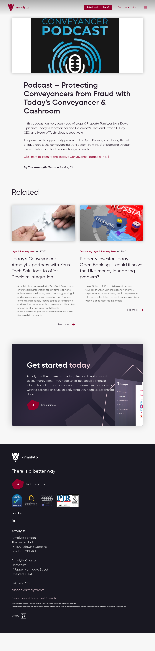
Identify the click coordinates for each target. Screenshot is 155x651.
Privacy (15, 598)
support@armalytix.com (28, 590)
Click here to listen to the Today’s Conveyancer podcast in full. (66, 157)
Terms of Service (29, 598)
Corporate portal (127, 7)
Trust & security (48, 598)
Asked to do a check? (98, 7)
